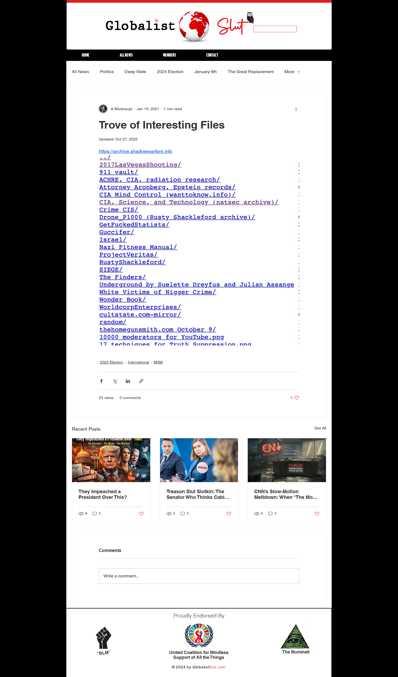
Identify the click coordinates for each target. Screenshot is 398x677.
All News (80, 71)
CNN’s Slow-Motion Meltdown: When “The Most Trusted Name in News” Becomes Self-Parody (285, 494)
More (289, 71)
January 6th (205, 71)
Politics (107, 71)
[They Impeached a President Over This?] (111, 460)
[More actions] (296, 109)
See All (320, 428)
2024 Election (170, 71)
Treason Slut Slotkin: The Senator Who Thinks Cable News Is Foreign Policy (197, 494)
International (138, 362)
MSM (158, 362)
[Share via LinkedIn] (128, 381)
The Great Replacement (251, 71)
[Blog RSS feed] (156, 21)
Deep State (135, 71)
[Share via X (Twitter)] (114, 381)
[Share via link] (141, 381)
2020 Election (111, 362)
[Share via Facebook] (101, 381)
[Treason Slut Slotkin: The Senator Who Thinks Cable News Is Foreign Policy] (199, 460)
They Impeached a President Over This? (103, 494)
